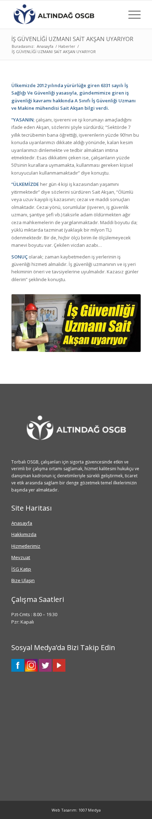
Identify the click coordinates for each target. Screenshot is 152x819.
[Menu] (131, 14)
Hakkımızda (23, 534)
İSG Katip (21, 569)
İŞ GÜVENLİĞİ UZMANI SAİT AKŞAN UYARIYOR (72, 39)
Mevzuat (20, 557)
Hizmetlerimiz (25, 546)
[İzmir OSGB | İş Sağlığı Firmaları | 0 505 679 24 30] (63, 14)
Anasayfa (21, 523)
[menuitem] (131, 14)
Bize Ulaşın (23, 580)
